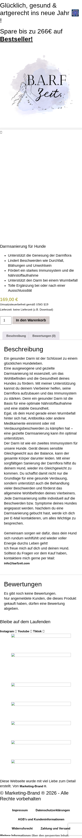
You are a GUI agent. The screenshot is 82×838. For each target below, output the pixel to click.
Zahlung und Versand (55, 828)
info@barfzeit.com (17, 563)
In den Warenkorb (31, 320)
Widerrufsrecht (22, 828)
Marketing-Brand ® (33, 786)
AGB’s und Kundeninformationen (41, 819)
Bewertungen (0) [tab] (44, 335)
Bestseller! (16, 39)
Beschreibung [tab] (16, 335)
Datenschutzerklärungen (53, 810)
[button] (41, 129)
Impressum (20, 810)
